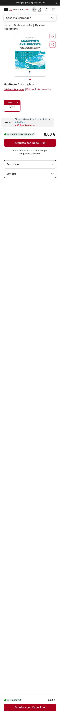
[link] (34, 9)
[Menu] (6, 10)
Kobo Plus (20, 122)
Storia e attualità (23, 25)
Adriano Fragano (14, 89)
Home (7, 25)
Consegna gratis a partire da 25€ (30, 2)
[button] (53, 45)
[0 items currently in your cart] (53, 10)
